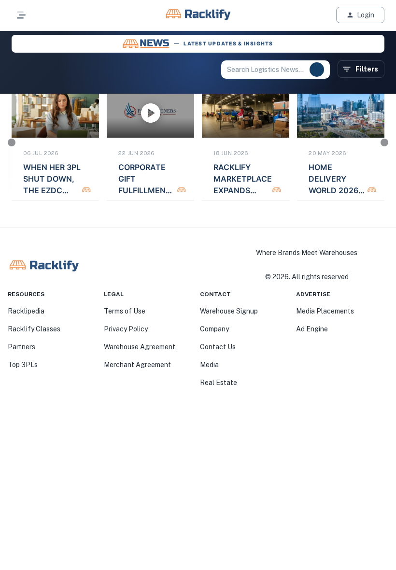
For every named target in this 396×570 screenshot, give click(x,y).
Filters (366, 69)
